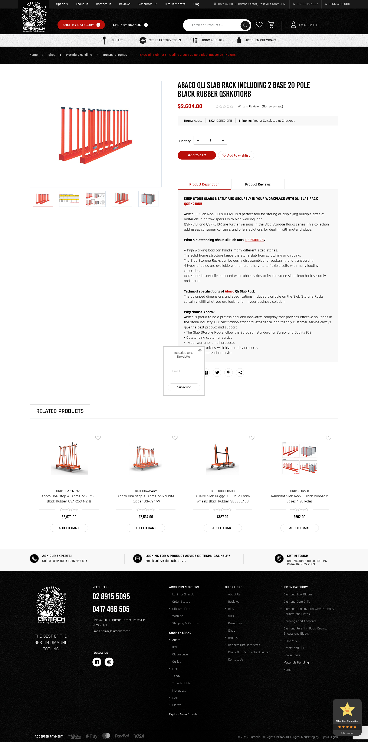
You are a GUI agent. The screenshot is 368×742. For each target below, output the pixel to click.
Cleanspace (180, 654)
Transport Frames (115, 55)
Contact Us (103, 4)
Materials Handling (79, 55)
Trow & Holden (182, 683)
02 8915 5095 (307, 3)
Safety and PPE (294, 648)
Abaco (229, 291)
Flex (175, 669)
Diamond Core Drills (297, 601)
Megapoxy (179, 690)
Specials (62, 4)
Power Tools (292, 655)
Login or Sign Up (183, 594)
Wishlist (177, 616)
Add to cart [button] (69, 528)
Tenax (176, 676)
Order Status (181, 601)
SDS (231, 616)
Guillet (176, 661)
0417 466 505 (339, 3)
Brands (233, 638)
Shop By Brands (127, 24)
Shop (51, 55)
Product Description (204, 184)
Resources (145, 4)
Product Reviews (258, 184)
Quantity (184, 141)
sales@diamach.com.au (170, 561)
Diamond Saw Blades (298, 594)
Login (302, 25)
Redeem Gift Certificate (244, 645)
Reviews (125, 4)
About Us (82, 4)
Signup (313, 25)
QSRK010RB (193, 203)
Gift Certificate (175, 4)
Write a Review (249, 106)
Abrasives (290, 641)
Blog (196, 4)
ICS (174, 647)
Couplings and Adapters (300, 621)
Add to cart (197, 155)
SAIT (175, 698)
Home (34, 55)
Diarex (176, 705)
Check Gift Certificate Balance (248, 652)
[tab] (204, 184)
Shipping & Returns (185, 623)
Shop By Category (78, 24)
